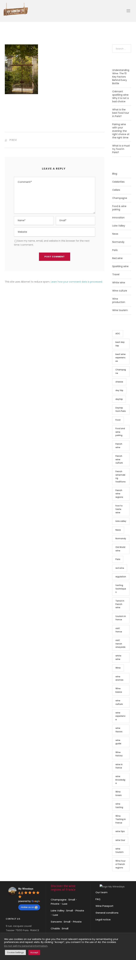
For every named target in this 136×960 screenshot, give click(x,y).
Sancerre (56, 921)
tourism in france (120, 618)
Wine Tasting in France (120, 819)
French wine (118, 445)
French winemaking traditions (120, 476)
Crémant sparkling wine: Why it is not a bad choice (120, 96)
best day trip (120, 344)
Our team (101, 892)
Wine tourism (120, 310)
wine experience (120, 716)
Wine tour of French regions (120, 864)
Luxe (64, 903)
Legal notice (103, 919)
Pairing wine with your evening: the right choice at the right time (120, 131)
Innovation (118, 217)
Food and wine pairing (120, 432)
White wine (118, 282)
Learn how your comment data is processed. (77, 281)
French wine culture (119, 459)
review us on (27, 907)
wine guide (118, 742)
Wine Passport (104, 906)
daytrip (119, 399)
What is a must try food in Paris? (121, 149)
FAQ (98, 899)
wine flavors (118, 730)
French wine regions (119, 493)
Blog (114, 173)
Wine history (119, 754)
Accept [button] (34, 952)
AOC (117, 333)
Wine (118, 667)
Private (55, 903)
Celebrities (118, 181)
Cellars (116, 190)
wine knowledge (120, 780)
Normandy (118, 242)
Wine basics (118, 690)
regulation (120, 576)
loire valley (120, 521)
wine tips (120, 831)
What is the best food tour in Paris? (120, 113)
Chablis (55, 928)
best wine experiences (120, 357)
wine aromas (119, 678)
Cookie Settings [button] (15, 952)
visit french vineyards (120, 643)
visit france (118, 630)
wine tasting (119, 805)
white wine (118, 657)
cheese (119, 381)
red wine (119, 568)
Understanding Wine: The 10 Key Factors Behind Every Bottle (120, 76)
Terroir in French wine (119, 604)
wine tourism (119, 850)
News (115, 233)
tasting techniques (120, 588)
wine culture (119, 702)
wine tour (120, 840)
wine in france (119, 766)
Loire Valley (118, 225)
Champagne (119, 198)
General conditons (107, 912)
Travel (115, 274)
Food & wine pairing (119, 207)
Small (71, 899)
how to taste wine (119, 509)
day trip (119, 390)
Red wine (117, 258)
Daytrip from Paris (120, 409)
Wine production (118, 300)
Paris (115, 250)
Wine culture (119, 290)
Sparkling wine (120, 266)
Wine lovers (118, 793)
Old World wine (120, 549)
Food (117, 419)
